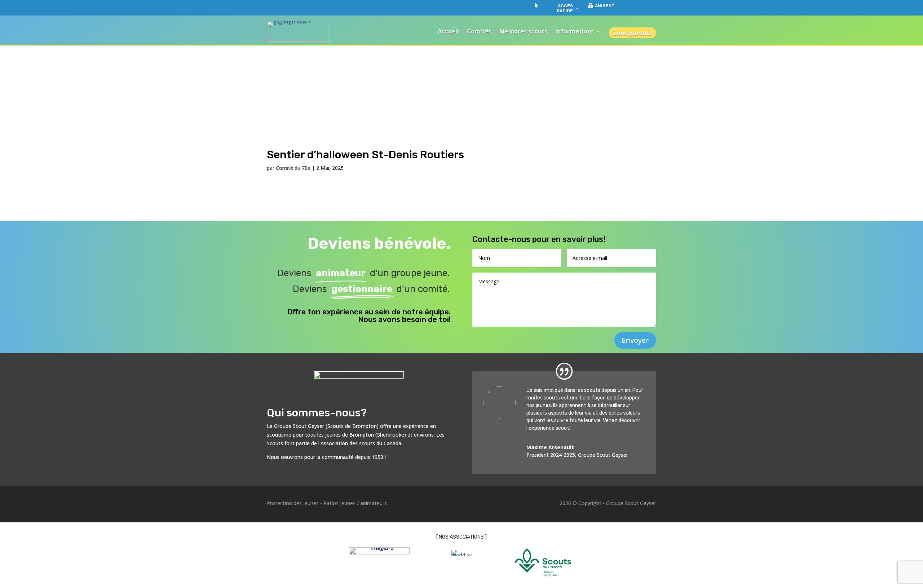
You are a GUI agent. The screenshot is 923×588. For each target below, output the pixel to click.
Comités (479, 31)
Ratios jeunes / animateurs (355, 503)
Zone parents (632, 33)
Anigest (605, 5)
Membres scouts (523, 31)
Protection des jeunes (293, 503)
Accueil (448, 31)
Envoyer (635, 340)
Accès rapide (565, 8)
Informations (574, 31)
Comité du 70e (293, 167)
